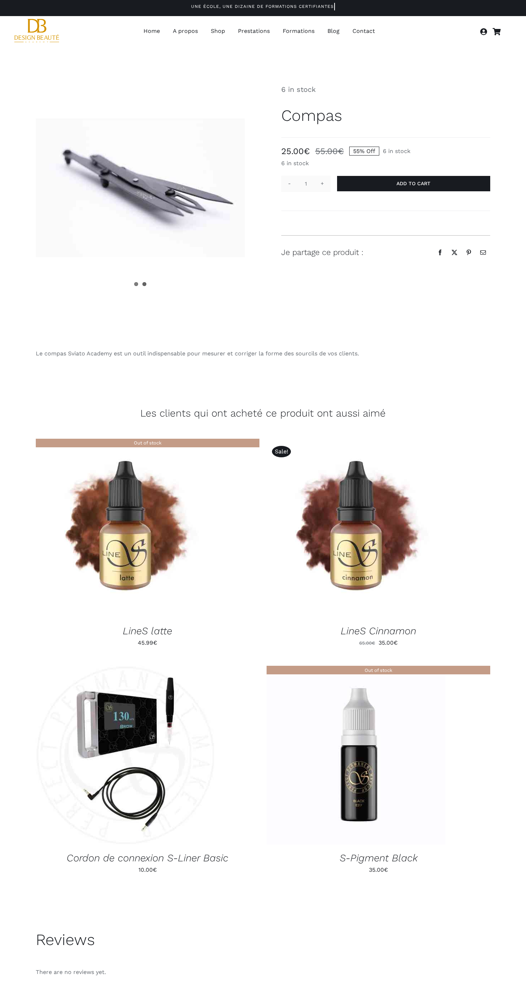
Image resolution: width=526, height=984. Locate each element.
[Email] (483, 252)
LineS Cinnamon (378, 631)
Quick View (125, 529)
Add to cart (413, 183)
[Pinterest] (469, 252)
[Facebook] (440, 252)
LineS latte (147, 631)
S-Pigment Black (379, 858)
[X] (454, 252)
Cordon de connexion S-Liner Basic (147, 858)
